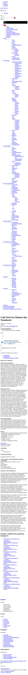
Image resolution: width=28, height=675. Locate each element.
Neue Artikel (6, 621)
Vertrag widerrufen (5, 668)
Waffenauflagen (15, 173)
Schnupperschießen (7, 658)
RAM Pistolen (17, 105)
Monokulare (15, 234)
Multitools (14, 204)
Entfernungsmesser (16, 235)
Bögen (16, 94)
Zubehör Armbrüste (17, 88)
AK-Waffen (13, 40)
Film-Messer (16, 198)
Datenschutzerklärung (8, 640)
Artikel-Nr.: (3, 323)
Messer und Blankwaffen (12, 29)
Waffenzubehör (9, 28)
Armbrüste (17, 86)
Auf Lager (3, 445)
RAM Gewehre (17, 102)
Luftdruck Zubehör (17, 128)
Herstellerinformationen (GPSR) (10, 358)
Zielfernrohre (15, 222)
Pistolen (17, 54)
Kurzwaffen (15, 52)
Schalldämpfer (18, 160)
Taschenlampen (18, 256)
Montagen (17, 174)
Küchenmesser (15, 219)
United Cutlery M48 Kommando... (11, 588)
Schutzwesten (15, 271)
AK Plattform (14, 148)
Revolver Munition (14, 286)
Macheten (14, 191)
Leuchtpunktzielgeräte (17, 223)
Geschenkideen (15, 294)
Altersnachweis (6, 644)
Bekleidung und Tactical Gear (13, 34)
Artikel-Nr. (3, 444)
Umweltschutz (6, 642)
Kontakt (3, 599)
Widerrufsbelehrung (7, 638)
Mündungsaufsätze (16, 155)
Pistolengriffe (18, 164)
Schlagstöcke (15, 243)
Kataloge (5, 619)
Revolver (17, 55)
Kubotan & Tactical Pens (14, 247)
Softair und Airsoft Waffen (13, 132)
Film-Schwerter (17, 201)
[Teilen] (3, 335)
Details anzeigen (7, 541)
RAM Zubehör (17, 113)
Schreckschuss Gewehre (18, 69)
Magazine (14, 182)
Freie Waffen (9, 30)
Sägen (13, 218)
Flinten (16, 51)
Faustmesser (15, 188)
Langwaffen (15, 48)
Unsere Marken (6, 625)
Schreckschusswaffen (17, 61)
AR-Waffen (13, 43)
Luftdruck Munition (17, 126)
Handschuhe (15, 270)
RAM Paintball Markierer (14, 99)
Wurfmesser (14, 192)
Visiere (13, 237)
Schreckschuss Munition (18, 74)
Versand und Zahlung (8, 641)
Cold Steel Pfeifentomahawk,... (10, 562)
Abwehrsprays (15, 250)
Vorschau (6, 540)
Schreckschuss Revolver (18, 66)
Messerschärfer (15, 215)
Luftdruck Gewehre (17, 120)
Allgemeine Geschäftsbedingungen (11, 637)
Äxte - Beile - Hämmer (14, 208)
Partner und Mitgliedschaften (10, 657)
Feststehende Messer (15, 185)
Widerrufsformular (7, 636)
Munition (8, 36)
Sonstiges (8, 37)
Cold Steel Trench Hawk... (9, 555)
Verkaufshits (6, 623)
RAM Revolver (17, 108)
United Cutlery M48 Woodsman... (11, 581)
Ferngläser (14, 232)
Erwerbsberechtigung (8, 645)
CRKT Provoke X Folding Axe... (11, 542)
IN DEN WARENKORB (6, 329)
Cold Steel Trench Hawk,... (9, 568)
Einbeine (17, 177)
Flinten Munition (14, 281)
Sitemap (5, 624)
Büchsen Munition (14, 278)
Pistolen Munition (14, 284)
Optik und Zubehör (10, 32)
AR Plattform (14, 150)
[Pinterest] (3, 338)
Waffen (8, 26)
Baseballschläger (16, 244)
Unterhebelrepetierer (16, 45)
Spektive (14, 236)
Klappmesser (15, 187)
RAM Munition (17, 110)
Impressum (5, 635)
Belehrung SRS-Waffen (8, 646)
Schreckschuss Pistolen (18, 64)
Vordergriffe (17, 162)
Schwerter (14, 203)
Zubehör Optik (14, 240)
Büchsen (17, 50)
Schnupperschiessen (16, 293)
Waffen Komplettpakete (15, 57)
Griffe (13, 161)
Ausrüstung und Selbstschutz (12, 33)
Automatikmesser (16, 190)
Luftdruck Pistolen (17, 123)
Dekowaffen (15, 143)
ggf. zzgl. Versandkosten (12, 326)
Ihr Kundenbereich (7, 654)
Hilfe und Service (7, 656)
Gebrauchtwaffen (16, 59)
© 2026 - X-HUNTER (6, 672)
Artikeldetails (6, 356)
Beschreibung (6, 355)
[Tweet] (3, 336)
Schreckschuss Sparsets (18, 71)
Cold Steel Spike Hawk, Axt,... (10, 549)
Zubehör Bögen (17, 96)
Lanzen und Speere (13, 213)
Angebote (5, 620)
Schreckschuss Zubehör (18, 76)
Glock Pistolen (14, 47)
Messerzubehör (15, 217)
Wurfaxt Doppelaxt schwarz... (10, 575)
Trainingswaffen (15, 144)
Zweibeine (17, 175)
